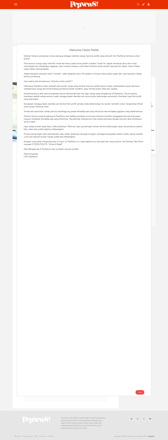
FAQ (35, 436)
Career (51, 436)
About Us (17, 436)
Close (140, 392)
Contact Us (43, 436)
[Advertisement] (84, 27)
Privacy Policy (28, 436)
